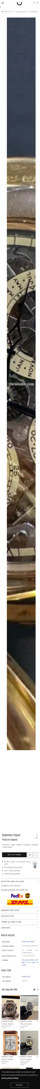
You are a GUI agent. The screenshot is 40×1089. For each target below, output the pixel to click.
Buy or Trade (14, 855)
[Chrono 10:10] (20, 2)
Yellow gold (26, 976)
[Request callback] (35, 854)
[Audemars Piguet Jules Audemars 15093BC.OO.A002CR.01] (29, 1007)
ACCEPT (19, 1085)
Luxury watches (21, 11)
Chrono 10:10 (8, 11)
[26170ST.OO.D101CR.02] (29, 1043)
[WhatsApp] (29, 854)
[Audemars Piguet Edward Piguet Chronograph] (11, 1043)
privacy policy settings (10, 1078)
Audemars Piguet (11, 835)
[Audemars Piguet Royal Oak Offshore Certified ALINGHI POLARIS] (11, 1007)
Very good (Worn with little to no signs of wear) (30, 962)
